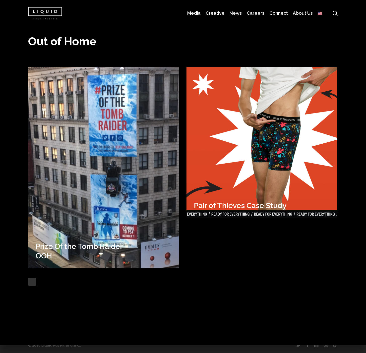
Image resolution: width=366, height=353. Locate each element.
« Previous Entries (32, 282)
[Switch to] (320, 13)
